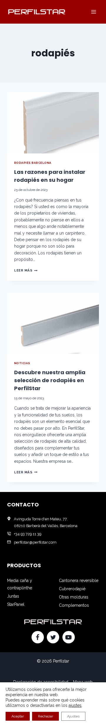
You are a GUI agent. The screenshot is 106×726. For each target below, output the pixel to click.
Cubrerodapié (72, 588)
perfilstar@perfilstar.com (35, 542)
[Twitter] (53, 637)
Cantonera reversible (78, 580)
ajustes (75, 705)
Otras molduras (73, 597)
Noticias (22, 363)
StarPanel (15, 604)
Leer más (25, 270)
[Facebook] (38, 637)
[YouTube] (68, 637)
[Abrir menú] (93, 11)
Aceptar (17, 716)
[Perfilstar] (36, 11)
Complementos (74, 605)
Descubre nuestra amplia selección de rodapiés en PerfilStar (49, 380)
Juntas (13, 596)
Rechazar (45, 716)
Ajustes (73, 716)
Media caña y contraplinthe (19, 584)
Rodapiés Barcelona (33, 162)
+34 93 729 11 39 (27, 534)
